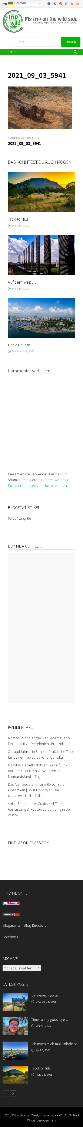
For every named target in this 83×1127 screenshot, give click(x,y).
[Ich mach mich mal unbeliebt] (15, 1044)
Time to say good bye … (50, 1019)
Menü (13, 52)
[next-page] (13, 1093)
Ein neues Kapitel (45, 995)
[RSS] (72, 3)
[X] (55, 3)
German (19, 3)
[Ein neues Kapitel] (15, 995)
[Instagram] (67, 3)
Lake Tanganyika (49, 757)
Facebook (10, 936)
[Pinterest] (61, 3)
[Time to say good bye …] (15, 1020)
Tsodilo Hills (18, 219)
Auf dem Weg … (22, 282)
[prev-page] (6, 1093)
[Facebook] (49, 3)
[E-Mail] (77, 3)
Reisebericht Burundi (47, 743)
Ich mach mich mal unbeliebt (54, 1043)
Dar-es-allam (19, 344)
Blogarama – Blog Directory (24, 925)
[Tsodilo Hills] (15, 1068)
